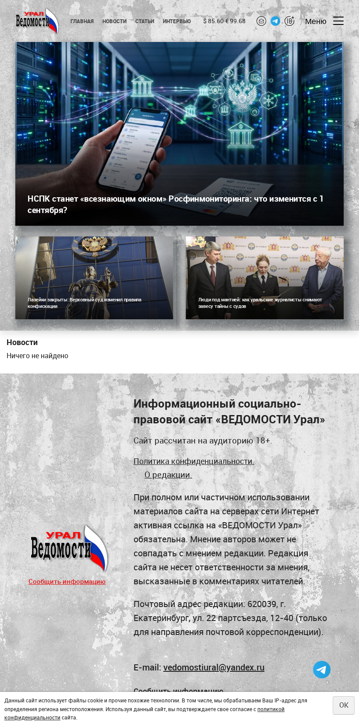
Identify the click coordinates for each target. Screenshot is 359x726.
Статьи (144, 21)
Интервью (177, 21)
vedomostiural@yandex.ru (213, 667)
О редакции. (168, 474)
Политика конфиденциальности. (194, 461)
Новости (114, 21)
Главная (82, 21)
